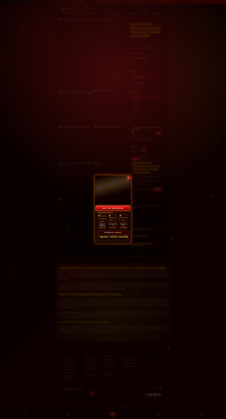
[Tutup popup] (128, 178)
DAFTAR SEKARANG (113, 208)
